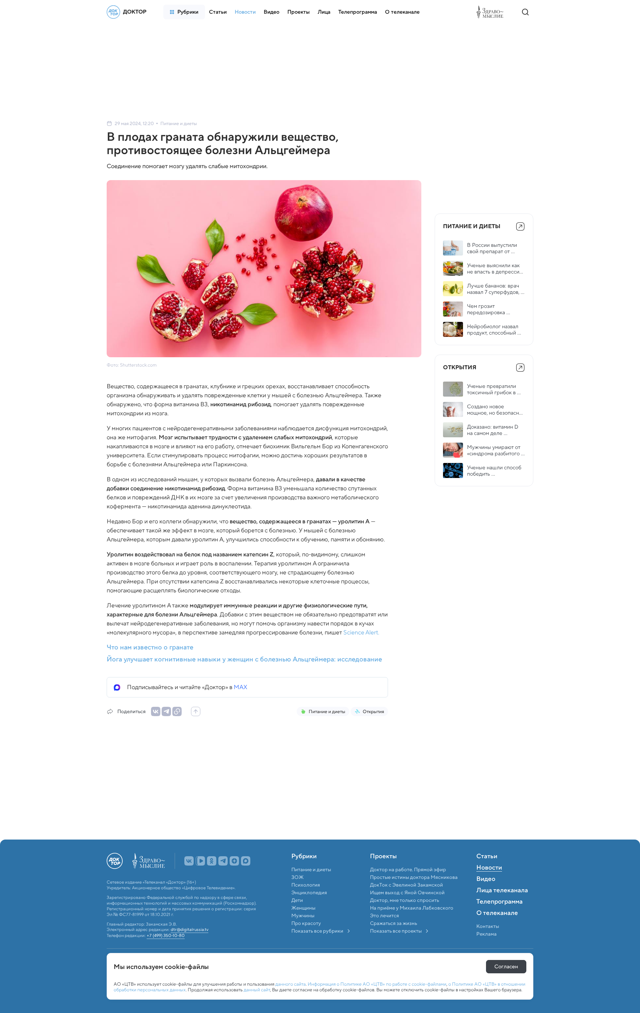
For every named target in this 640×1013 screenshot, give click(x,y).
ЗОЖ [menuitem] (297, 892)
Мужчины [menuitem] (302, 930)
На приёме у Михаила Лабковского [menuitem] (411, 923)
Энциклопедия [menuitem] (309, 907)
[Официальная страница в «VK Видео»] (200, 875)
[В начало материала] (195, 711)
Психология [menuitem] (305, 900)
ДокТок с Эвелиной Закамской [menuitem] (406, 900)
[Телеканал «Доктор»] (128, 12)
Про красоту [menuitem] (306, 938)
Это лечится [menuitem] (384, 930)
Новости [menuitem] (489, 882)
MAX (240, 687)
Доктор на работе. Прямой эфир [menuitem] (408, 884)
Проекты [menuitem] (383, 871)
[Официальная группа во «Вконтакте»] (189, 875)
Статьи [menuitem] (486, 871)
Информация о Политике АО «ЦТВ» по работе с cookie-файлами (377, 984)
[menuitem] (184, 12)
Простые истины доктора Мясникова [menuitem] (414, 892)
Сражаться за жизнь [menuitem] (393, 938)
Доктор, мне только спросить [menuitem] (404, 915)
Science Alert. (361, 632)
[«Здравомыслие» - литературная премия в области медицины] (492, 12)
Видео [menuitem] (485, 894)
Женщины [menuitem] (303, 923)
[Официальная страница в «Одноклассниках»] (211, 875)
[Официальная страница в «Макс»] (245, 875)
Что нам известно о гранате (150, 647)
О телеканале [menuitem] (497, 928)
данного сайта (290, 984)
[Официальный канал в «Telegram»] (223, 875)
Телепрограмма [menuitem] (499, 916)
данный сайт (257, 989)
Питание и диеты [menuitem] (311, 884)
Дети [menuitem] (297, 915)
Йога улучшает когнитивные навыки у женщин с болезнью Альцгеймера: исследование (244, 659)
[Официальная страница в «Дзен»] (234, 875)
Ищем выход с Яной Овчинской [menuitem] (407, 907)
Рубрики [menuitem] (304, 871)
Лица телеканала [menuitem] (502, 905)
